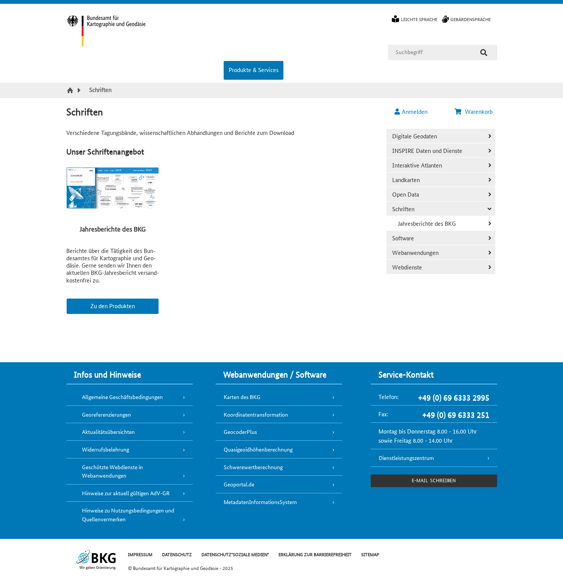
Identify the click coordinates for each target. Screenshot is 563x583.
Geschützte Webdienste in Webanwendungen (112, 471)
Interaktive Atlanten (417, 165)
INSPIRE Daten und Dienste (427, 150)
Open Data (405, 194)
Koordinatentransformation (256, 414)
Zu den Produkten (112, 306)
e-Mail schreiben (434, 480)
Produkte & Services (253, 70)
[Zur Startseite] (71, 91)
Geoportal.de (239, 484)
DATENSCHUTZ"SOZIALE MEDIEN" (235, 554)
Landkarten (406, 180)
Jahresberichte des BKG (427, 223)
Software (403, 238)
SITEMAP (370, 554)
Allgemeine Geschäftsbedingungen (122, 397)
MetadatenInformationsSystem (260, 502)
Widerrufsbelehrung (105, 449)
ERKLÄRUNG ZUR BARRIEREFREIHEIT (315, 554)
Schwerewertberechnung (253, 467)
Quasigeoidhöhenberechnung (258, 449)
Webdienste (407, 267)
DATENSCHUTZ (177, 554)
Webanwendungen (415, 252)
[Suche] (483, 52)
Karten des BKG (242, 397)
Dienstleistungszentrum (406, 457)
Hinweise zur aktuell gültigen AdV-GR (126, 493)
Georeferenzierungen (106, 414)
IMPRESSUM (140, 554)
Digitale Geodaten (414, 136)
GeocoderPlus (240, 431)
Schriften (403, 209)
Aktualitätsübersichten (108, 431)
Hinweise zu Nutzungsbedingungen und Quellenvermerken (128, 514)
